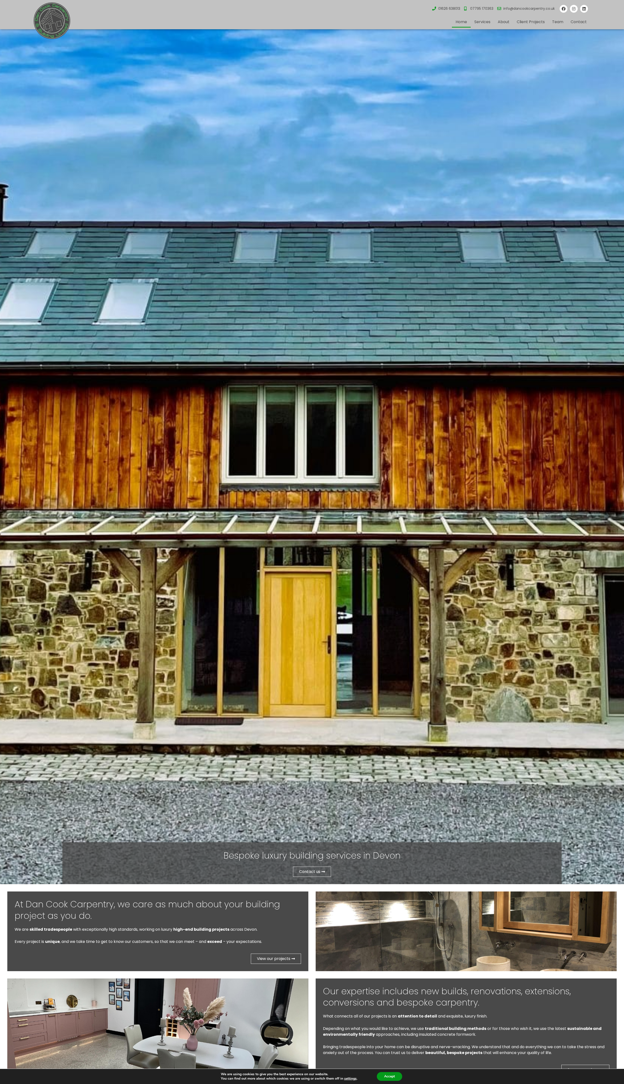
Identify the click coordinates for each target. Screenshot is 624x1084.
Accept (389, 1076)
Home (461, 22)
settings (350, 1078)
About (503, 22)
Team (557, 22)
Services (482, 22)
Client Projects (531, 22)
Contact (579, 22)
